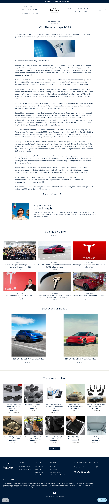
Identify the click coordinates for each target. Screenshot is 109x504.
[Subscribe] (97, 467)
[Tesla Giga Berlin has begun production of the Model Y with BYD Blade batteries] (54, 281)
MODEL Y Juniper (30, 13)
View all (54, 235)
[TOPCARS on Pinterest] (88, 472)
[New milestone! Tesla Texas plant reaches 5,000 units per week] (54, 250)
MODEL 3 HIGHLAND (30, 10)
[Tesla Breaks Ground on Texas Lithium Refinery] (19, 281)
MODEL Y (71, 8)
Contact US (53, 469)
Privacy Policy (39, 469)
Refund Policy (39, 466)
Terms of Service (40, 475)
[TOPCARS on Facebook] (78, 472)
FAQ (85, 11)
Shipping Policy (39, 472)
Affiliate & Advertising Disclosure (60, 475)
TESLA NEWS (76, 11)
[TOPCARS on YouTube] (82, 472)
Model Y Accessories (25, 466)
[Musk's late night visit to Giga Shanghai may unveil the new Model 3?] (19, 250)
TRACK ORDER (84, 8)
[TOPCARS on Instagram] (75, 472)
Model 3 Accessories (25, 469)
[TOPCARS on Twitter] (85, 472)
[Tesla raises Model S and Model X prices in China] (89, 281)
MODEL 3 (34, 6)
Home (50, 21)
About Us (53, 466)
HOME (25, 6)
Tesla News (56, 21)
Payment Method (55, 472)
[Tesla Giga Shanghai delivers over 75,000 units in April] (89, 250)
